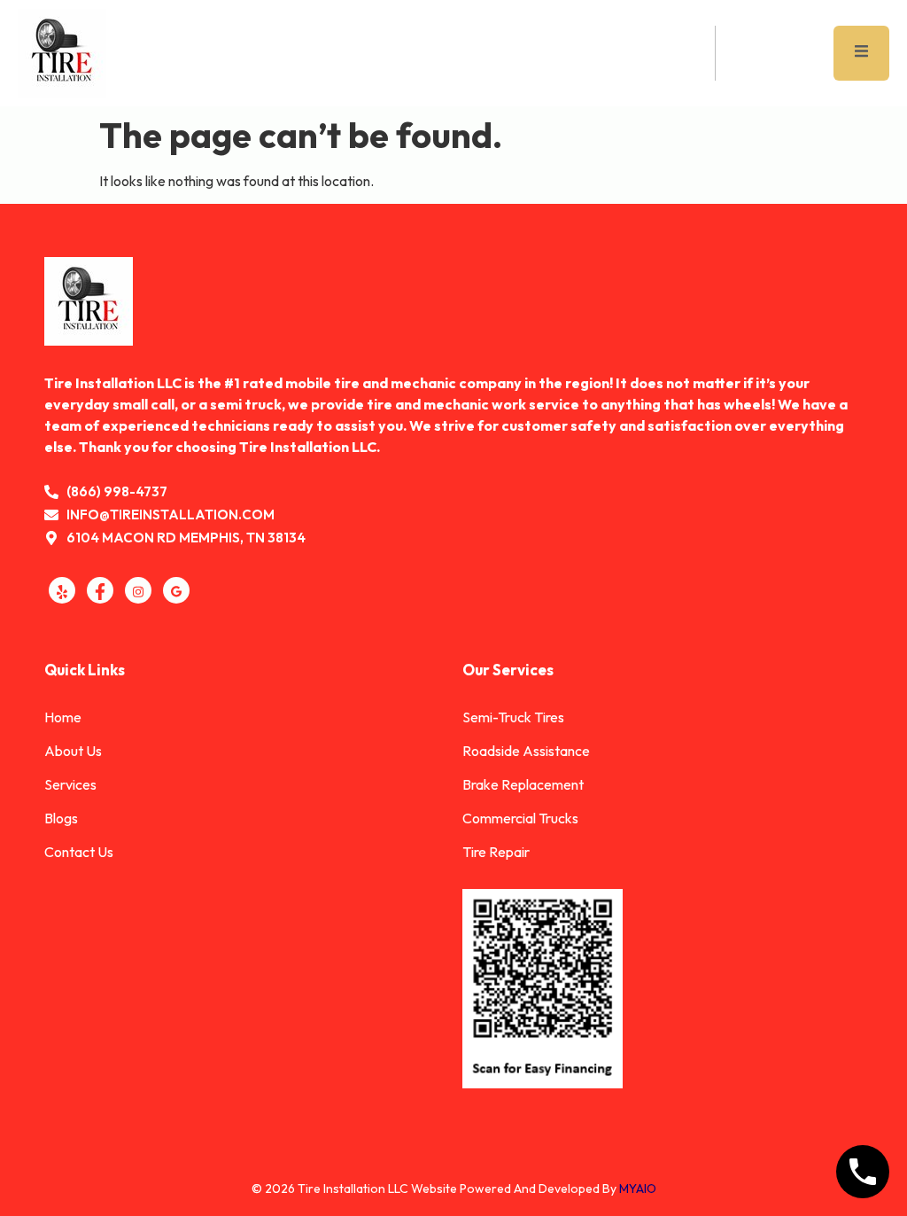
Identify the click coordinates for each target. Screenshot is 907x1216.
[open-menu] (861, 53)
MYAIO (637, 1189)
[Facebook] (100, 590)
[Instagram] (138, 590)
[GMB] (176, 590)
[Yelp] (62, 590)
